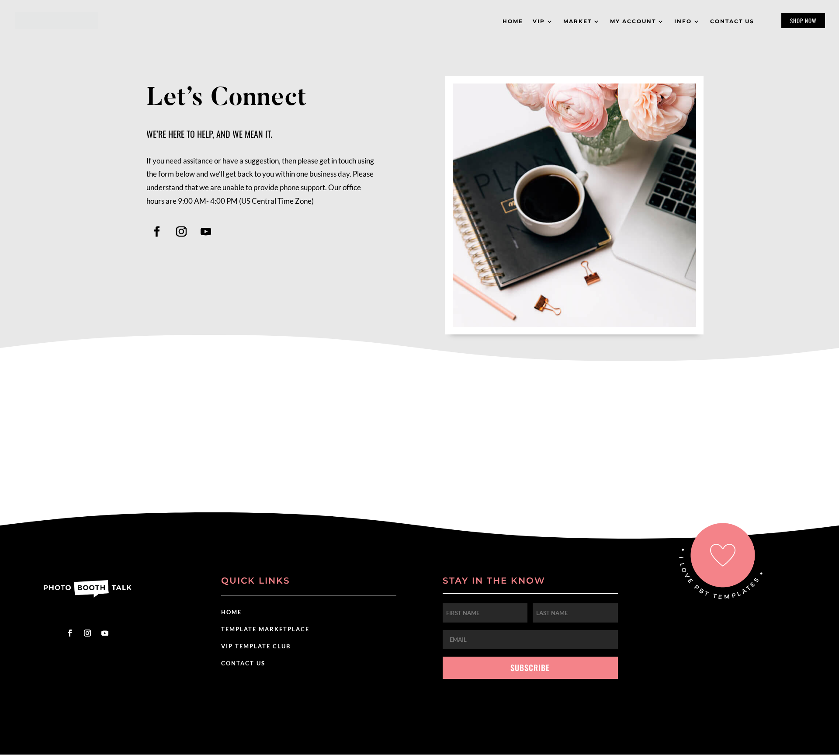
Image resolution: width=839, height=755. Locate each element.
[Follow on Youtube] (205, 231)
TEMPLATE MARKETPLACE (265, 629)
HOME (231, 612)
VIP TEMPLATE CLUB (256, 646)
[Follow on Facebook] (156, 231)
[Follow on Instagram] (181, 231)
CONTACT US (243, 663)
